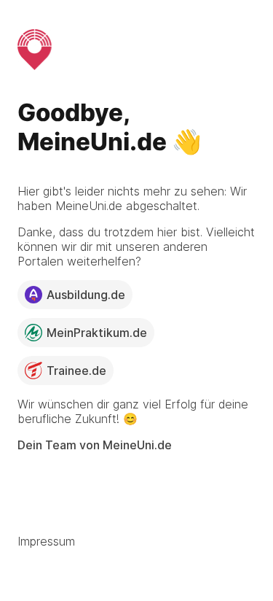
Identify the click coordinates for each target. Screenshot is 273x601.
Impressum (46, 541)
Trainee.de (76, 370)
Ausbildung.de (86, 294)
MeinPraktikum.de (97, 332)
